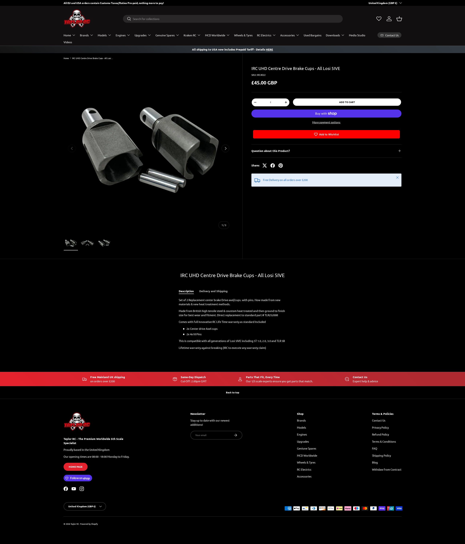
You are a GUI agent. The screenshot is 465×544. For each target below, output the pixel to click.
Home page (75, 466)
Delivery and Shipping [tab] (213, 291)
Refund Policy (380, 434)
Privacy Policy (380, 427)
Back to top (232, 392)
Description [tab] (186, 291)
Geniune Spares (306, 448)
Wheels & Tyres (243, 35)
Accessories (287, 35)
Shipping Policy (381, 455)
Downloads (333, 35)
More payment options (326, 122)
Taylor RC (75, 523)
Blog (375, 462)
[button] (399, 19)
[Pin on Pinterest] (281, 166)
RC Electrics (264, 35)
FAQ (374, 448)
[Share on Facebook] (273, 166)
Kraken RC (190, 35)
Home (67, 35)
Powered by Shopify (89, 523)
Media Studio (357, 35)
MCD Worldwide (215, 35)
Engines (121, 35)
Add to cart (347, 102)
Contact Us (378, 420)
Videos (68, 42)
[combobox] (233, 19)
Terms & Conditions (384, 441)
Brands (84, 35)
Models (102, 35)
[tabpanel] (232, 324)
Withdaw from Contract (386, 469)
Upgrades (141, 35)
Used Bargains (313, 35)
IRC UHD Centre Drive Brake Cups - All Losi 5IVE (92, 58)
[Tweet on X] (265, 166)
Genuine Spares (165, 35)
